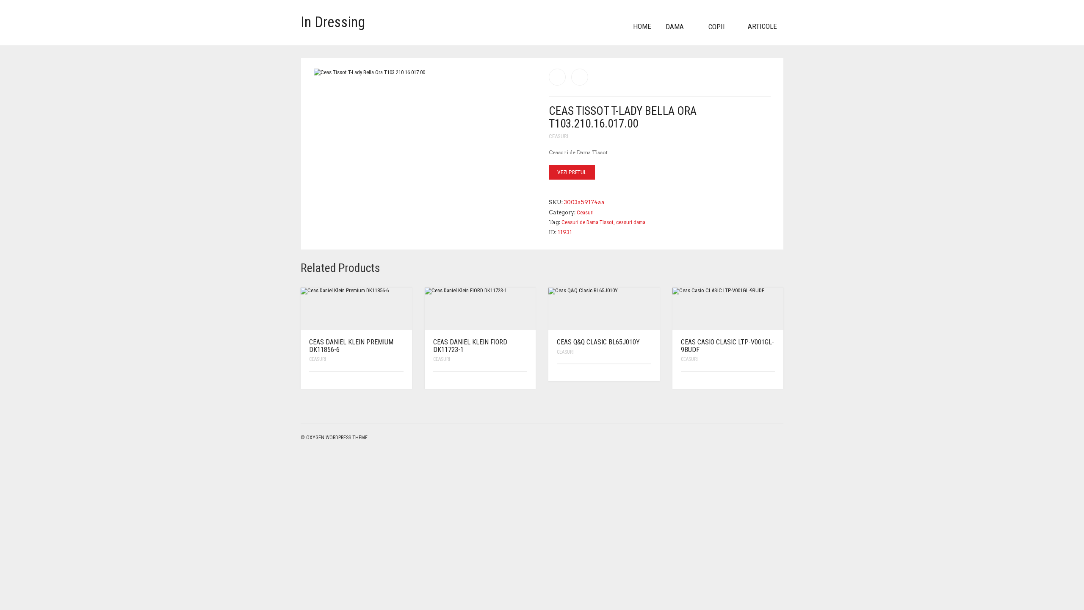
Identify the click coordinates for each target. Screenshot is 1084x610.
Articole (762, 26)
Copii (716, 26)
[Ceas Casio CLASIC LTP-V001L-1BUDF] (579, 77)
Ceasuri (558, 136)
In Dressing (333, 22)
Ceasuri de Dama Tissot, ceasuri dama (603, 222)
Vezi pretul (571, 172)
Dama (675, 26)
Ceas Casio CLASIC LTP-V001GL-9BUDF (727, 346)
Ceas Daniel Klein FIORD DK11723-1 (470, 346)
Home (642, 26)
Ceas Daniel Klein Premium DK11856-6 (351, 346)
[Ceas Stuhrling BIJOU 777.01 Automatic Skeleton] (557, 77)
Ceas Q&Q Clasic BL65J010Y (598, 342)
